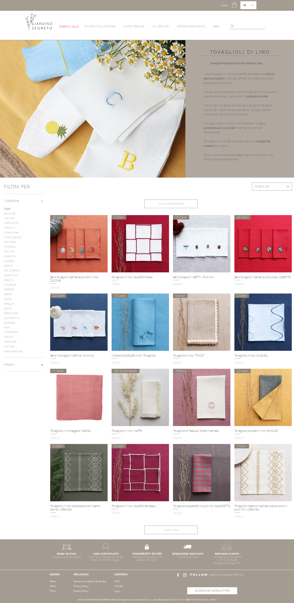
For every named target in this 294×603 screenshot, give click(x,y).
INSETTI (9, 280)
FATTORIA (10, 241)
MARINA (9, 289)
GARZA (8, 265)
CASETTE (9, 227)
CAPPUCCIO (11, 222)
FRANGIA (9, 246)
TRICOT (8, 336)
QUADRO (9, 322)
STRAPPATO (11, 332)
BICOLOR (9, 213)
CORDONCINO (13, 237)
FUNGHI (9, 261)
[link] (234, 5)
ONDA (8, 299)
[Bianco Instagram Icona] (184, 575)
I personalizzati (13, 351)
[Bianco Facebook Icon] (178, 575)
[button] (134, 26)
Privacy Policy (80, 586)
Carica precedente (171, 204)
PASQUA (9, 303)
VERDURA (10, 341)
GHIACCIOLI (11, 275)
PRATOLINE (11, 313)
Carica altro (171, 530)
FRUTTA (9, 251)
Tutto (7, 208)
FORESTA (10, 256)
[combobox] (272, 187)
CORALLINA (11, 232)
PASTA (8, 308)
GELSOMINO (12, 270)
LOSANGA (10, 284)
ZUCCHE (9, 346)
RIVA (6, 327)
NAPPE (8, 294)
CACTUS (9, 218)
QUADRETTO (12, 317)
